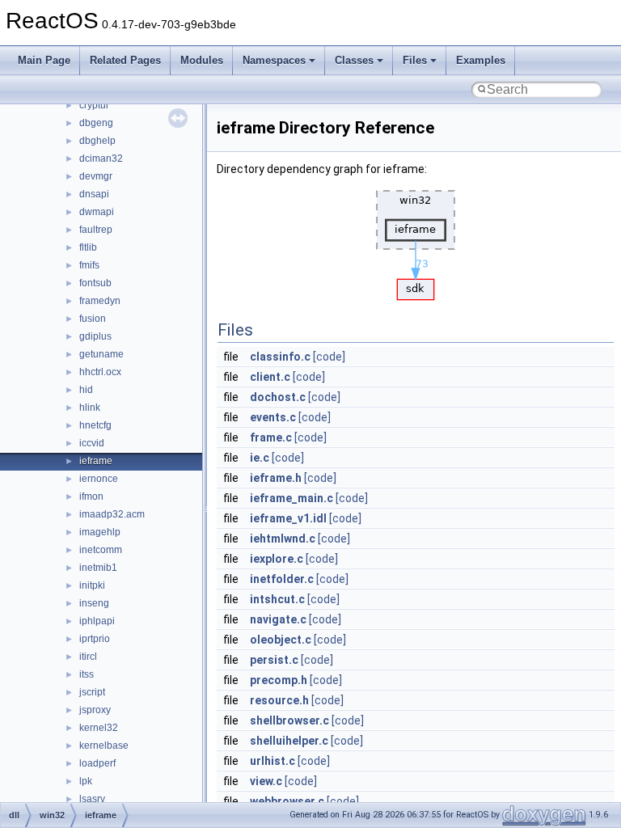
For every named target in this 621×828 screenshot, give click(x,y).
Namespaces (274, 60)
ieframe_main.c (291, 498)
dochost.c (278, 397)
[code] (329, 356)
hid (86, 389)
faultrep (95, 229)
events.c (273, 417)
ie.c (259, 457)
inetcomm (100, 550)
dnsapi (94, 194)
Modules (201, 60)
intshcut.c (277, 599)
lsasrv (92, 799)
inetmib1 (98, 567)
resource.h (279, 700)
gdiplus (95, 336)
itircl (88, 656)
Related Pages (125, 60)
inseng (94, 603)
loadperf (97, 763)
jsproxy (95, 710)
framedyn (99, 300)
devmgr (95, 176)
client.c (270, 376)
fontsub (95, 283)
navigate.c (278, 619)
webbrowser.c (287, 801)
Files (415, 60)
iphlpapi (97, 621)
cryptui (93, 105)
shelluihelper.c (289, 740)
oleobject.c (280, 639)
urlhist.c (272, 760)
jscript (92, 692)
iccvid (91, 443)
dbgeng (96, 123)
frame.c (271, 437)
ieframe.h (276, 477)
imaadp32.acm (112, 514)
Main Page (44, 60)
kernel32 (98, 727)
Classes (354, 60)
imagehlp (99, 532)
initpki (92, 585)
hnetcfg (95, 425)
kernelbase (104, 745)
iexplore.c (276, 558)
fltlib (88, 247)
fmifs (89, 265)
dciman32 (101, 158)
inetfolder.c (282, 578)
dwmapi (96, 212)
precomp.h (278, 680)
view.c (266, 781)
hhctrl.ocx (100, 372)
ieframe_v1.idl (288, 518)
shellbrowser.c (289, 720)
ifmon (91, 496)
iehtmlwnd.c (282, 538)
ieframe (95, 461)
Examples (480, 60)
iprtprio (94, 638)
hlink (89, 407)
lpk (85, 781)
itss (86, 674)
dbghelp (97, 140)
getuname (101, 354)
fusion (92, 318)
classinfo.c (280, 356)
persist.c (274, 659)
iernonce (98, 478)
